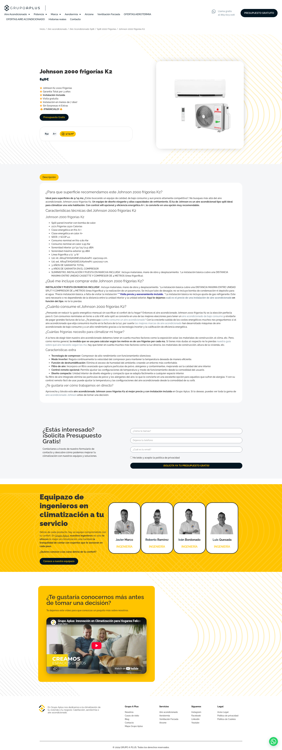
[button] (273, 741)
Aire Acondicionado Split (82, 29)
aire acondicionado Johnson (61, 395)
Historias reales (57, 19)
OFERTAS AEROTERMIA (137, 14)
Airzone (89, 14)
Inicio (42, 29)
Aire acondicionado (57, 29)
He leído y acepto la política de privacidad (156, 457)
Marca (54, 14)
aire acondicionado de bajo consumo (202, 316)
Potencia (39, 14)
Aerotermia (71, 14)
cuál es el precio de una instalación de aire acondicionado (199, 297)
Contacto (75, 19)
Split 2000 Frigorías (106, 29)
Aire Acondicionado (15, 14)
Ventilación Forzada (108, 14)
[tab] (49, 177)
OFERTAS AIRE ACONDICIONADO (25, 19)
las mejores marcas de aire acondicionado (158, 323)
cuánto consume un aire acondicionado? (123, 319)
